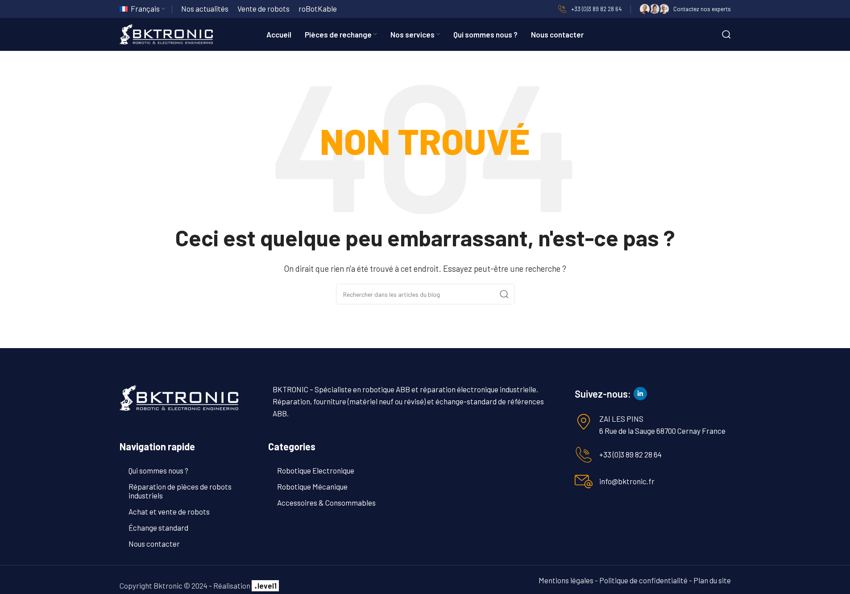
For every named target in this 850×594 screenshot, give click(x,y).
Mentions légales (566, 580)
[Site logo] (166, 33)
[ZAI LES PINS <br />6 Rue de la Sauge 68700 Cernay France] (584, 422)
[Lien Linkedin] (640, 393)
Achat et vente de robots (169, 511)
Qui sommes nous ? (158, 470)
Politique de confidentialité (643, 580)
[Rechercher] (726, 34)
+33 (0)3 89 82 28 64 (630, 454)
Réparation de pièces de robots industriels (180, 491)
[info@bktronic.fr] (584, 481)
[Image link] (179, 397)
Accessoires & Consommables (326, 502)
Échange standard (158, 527)
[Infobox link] (590, 8)
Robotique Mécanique (312, 486)
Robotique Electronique (315, 470)
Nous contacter (154, 543)
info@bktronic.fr (627, 481)
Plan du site (712, 580)
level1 (265, 585)
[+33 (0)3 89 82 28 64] (584, 455)
